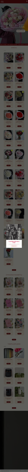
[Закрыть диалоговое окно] (27, 1)
